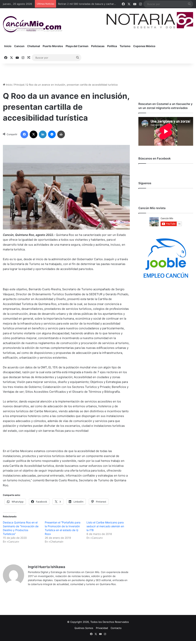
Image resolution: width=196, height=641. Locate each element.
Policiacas (98, 46)
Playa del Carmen (77, 46)
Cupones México (144, 46)
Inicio (7, 46)
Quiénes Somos (83, 628)
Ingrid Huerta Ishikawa (46, 567)
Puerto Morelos (53, 46)
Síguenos (144, 183)
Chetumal (33, 46)
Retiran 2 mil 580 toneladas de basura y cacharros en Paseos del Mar (99, 3)
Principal (19, 84)
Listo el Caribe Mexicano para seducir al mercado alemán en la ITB (105, 526)
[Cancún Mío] (32, 24)
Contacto (116, 628)
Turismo (125, 46)
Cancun (19, 46)
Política (112, 46)
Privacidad (102, 628)
